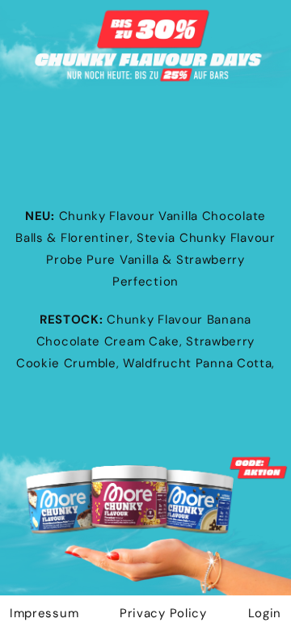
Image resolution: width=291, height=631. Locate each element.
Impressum (44, 613)
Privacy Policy (163, 613)
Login (265, 613)
